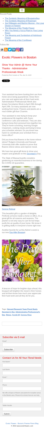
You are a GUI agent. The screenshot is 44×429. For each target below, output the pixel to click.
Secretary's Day (8, 312)
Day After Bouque (17, 232)
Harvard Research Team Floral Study (22, 309)
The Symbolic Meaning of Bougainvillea (22, 18)
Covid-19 (16, 315)
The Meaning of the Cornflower (18, 40)
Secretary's (32, 154)
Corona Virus (26, 315)
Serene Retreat (8, 209)
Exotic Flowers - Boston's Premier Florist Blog (22, 423)
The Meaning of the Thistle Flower (19, 28)
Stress (8, 315)
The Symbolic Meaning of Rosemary (20, 21)
